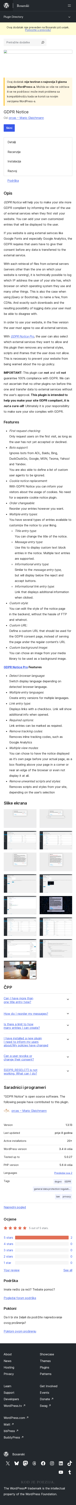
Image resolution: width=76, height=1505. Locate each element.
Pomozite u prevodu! (38, 29)
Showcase (47, 1354)
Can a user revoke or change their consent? (19, 1057)
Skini (9, 127)
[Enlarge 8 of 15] (67, 879)
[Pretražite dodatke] (42, 42)
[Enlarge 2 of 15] (67, 814)
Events (44, 1392)
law (58, 1196)
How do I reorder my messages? (26, 1013)
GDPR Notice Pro (22, 336)
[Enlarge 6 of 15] (67, 857)
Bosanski (18, 1454)
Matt (9, 1424)
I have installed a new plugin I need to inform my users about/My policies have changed (26, 1042)
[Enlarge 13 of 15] (31, 944)
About (8, 1354)
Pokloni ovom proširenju (20, 1331)
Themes (45, 1361)
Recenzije (14, 152)
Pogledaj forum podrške (20, 1298)
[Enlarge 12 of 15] (67, 922)
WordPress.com (16, 1418)
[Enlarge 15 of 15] (31, 966)
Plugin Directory (13, 16)
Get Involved (49, 1386)
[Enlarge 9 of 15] (31, 901)
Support (9, 1392)
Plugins (44, 1367)
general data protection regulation (52, 1189)
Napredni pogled (15, 1207)
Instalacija (14, 161)
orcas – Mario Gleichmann (26, 118)
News (7, 1361)
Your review (12, 1270)
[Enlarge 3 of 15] (31, 836)
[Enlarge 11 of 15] (31, 922)
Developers (11, 1399)
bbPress (11, 1431)
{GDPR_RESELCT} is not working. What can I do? (20, 1071)
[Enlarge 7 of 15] (31, 879)
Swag (45, 1406)
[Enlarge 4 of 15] (67, 836)
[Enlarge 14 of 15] (67, 944)
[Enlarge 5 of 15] (31, 857)
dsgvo (58, 1181)
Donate (47, 1399)
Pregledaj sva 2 (63, 1172)
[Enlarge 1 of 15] (31, 814)
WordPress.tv (15, 1406)
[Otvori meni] (70, 5)
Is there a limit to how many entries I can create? (22, 1026)
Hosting (9, 1367)
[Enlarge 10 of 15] (67, 901)
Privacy (9, 1374)
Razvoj (12, 171)
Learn (7, 1386)
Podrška (13, 180)
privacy (67, 1196)
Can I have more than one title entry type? (18, 1000)
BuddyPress (14, 1437)
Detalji (12, 142)
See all (67, 1270)
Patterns (45, 1374)
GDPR (68, 1181)
